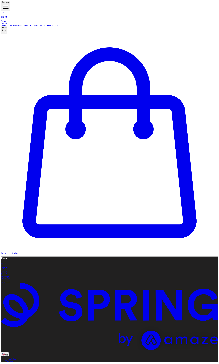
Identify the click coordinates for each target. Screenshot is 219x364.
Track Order (5, 274)
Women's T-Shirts (24, 25)
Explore (4, 21)
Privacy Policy (10, 359)
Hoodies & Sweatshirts (39, 25)
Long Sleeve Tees (53, 25)
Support (4, 272)
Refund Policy (6, 278)
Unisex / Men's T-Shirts (9, 25)
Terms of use (10, 361)
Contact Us (5, 276)
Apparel (4, 23)
